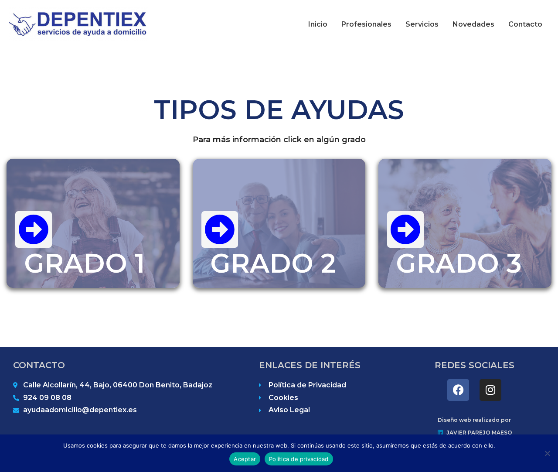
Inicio (317, 24)
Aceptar (245, 458)
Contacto (525, 24)
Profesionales (366, 24)
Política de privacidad (299, 458)
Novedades (473, 24)
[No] (547, 453)
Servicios (422, 24)
